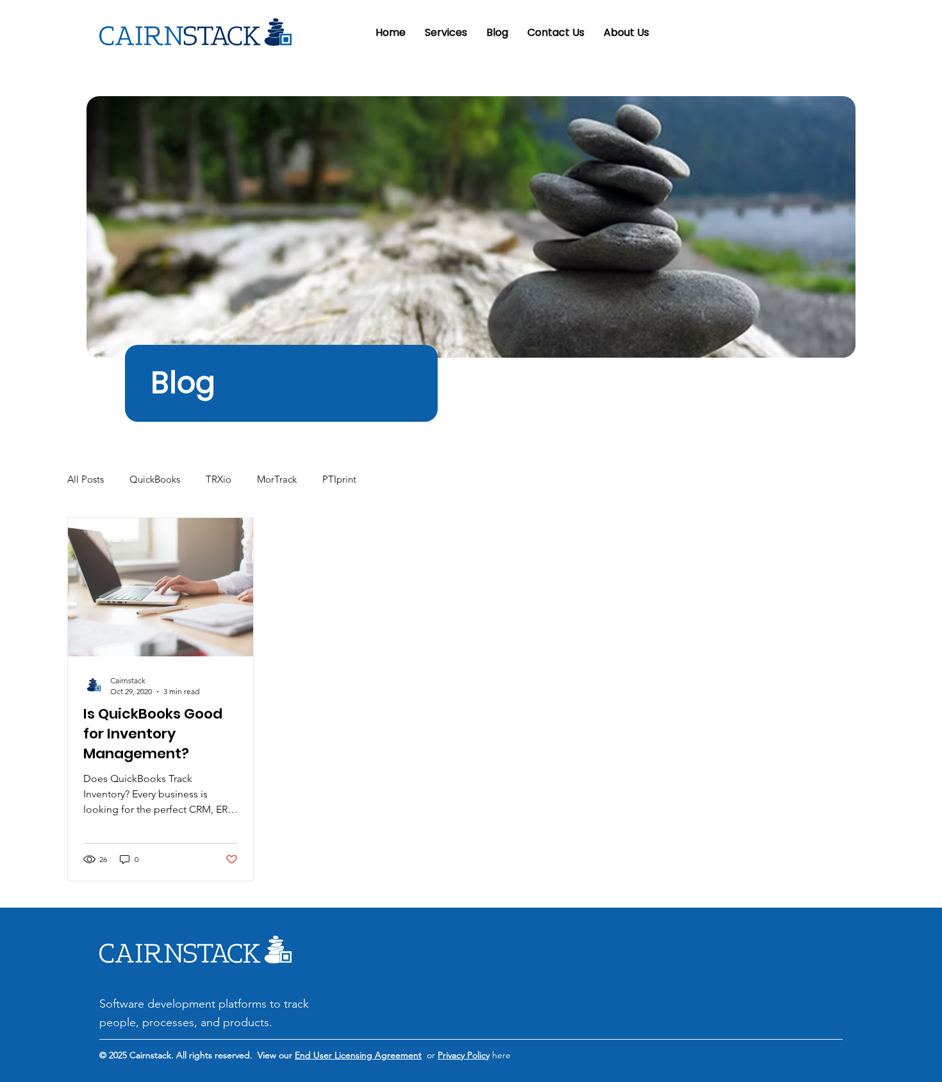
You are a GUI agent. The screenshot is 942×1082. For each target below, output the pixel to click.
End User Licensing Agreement (358, 1055)
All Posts (85, 479)
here (500, 1055)
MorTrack (277, 479)
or (430, 1055)
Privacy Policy (464, 1055)
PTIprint (339, 479)
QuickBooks (154, 479)
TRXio (218, 479)
